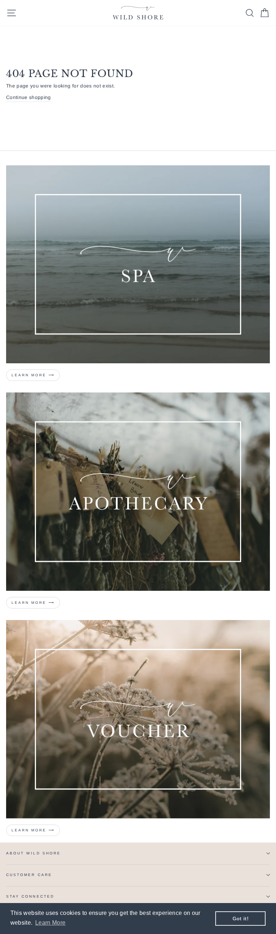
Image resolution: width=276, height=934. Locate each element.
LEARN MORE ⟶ (33, 603)
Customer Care (29, 875)
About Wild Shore (33, 853)
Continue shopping (28, 97)
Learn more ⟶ (33, 375)
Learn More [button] (50, 923)
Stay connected (30, 896)
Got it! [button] (241, 918)
